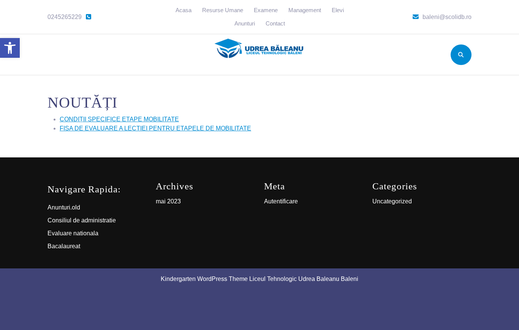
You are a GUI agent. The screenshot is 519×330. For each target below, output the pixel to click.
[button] (10, 48)
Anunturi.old (63, 207)
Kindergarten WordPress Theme (204, 279)
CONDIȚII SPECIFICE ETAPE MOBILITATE (119, 119)
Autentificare (281, 201)
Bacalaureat (63, 246)
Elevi (338, 10)
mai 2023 (168, 201)
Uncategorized (392, 201)
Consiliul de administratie (81, 220)
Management (304, 10)
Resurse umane (222, 10)
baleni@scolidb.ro (447, 17)
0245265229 (69, 17)
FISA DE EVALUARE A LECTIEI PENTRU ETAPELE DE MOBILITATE (155, 128)
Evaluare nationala (72, 233)
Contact (275, 23)
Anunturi (244, 23)
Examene (266, 10)
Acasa (183, 10)
